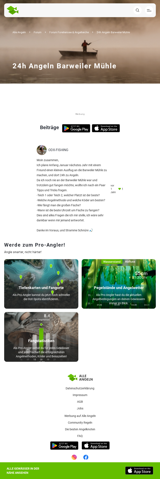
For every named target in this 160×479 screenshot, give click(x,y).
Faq (80, 436)
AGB (80, 401)
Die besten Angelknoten (80, 429)
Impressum (80, 395)
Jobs (80, 408)
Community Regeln (80, 422)
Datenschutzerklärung (80, 388)
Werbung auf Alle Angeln (80, 416)
